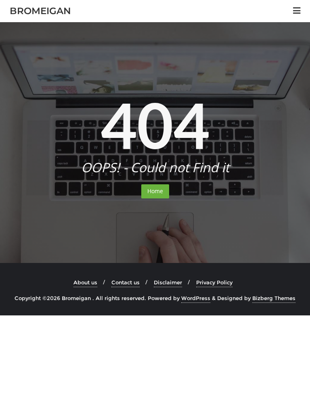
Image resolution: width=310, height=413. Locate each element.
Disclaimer (168, 282)
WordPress (195, 298)
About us (85, 282)
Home (155, 191)
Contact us (125, 282)
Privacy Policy (214, 282)
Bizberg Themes (273, 298)
